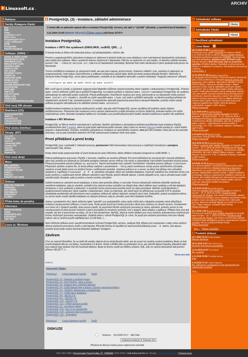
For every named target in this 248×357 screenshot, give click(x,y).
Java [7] (8, 141)
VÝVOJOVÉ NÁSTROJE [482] (19, 101)
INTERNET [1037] (13, 73)
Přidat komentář (200, 107)
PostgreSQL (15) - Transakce (61, 314)
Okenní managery (13, 49)
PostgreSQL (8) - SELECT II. (61, 295)
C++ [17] (8, 136)
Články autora (94, 33)
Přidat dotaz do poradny (19, 201)
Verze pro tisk (182, 254)
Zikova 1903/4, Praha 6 (232, 55)
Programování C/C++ (14, 39)
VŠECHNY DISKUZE (14, 185)
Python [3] (10, 152)
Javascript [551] (12, 143)
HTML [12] (9, 138)
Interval (151, 127)
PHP (6, 30)
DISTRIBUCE (10, 192)
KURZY (8, 172)
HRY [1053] (10, 71)
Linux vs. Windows (16, 224)
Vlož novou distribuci (18, 127)
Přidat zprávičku (210, 229)
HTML (7, 44)
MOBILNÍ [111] (11, 80)
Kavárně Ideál (229, 193)
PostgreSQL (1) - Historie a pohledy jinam (68, 279)
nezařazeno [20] (12, 123)
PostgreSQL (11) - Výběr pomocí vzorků (67, 303)
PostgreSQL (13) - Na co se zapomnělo (66, 309)
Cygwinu (71, 127)
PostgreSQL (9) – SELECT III (61, 298)
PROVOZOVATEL (13, 210)
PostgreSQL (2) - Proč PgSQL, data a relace (69, 282)
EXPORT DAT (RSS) (14, 177)
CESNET (227, 57)
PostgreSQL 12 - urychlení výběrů (64, 306)
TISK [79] (9, 92)
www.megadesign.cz (167, 353)
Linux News (202, 46)
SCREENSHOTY (12, 168)
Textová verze (185, 353)
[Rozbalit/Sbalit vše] (27, 53)
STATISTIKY (10, 217)
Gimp (7, 32)
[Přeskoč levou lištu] (35, 9)
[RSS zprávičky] (214, 46)
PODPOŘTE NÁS (12, 214)
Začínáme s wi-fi (12, 35)
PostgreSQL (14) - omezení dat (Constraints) (69, 312)
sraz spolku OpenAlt (223, 213)
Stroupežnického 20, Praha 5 (228, 118)
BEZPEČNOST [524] (14, 59)
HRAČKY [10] (11, 68)
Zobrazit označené (131, 340)
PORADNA (9, 187)
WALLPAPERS (11, 165)
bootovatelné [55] (13, 114)
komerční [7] (11, 118)
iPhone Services (200, 239)
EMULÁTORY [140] (13, 64)
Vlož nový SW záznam (18, 105)
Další (94, 274)
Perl (6, 28)
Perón (209, 118)
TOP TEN (9, 219)
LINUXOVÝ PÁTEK (13, 170)
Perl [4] (8, 148)
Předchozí (51, 274)
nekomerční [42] (12, 121)
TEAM (7, 212)
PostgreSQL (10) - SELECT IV (62, 301)
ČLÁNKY (8, 197)
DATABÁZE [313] (12, 61)
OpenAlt (219, 52)
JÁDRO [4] (9, 75)
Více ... (195, 271)
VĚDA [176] (10, 96)
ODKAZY (8, 175)
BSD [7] (8, 116)
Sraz (194, 258)
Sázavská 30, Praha (202, 195)
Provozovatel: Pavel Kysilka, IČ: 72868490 (93, 353)
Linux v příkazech (13, 42)
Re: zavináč (198, 252)
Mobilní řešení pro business (227, 168)
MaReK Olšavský (75, 33)
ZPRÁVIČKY (10, 194)
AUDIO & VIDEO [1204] (15, 57)
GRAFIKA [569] (12, 66)
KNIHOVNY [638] (12, 78)
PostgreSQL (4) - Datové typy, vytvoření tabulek (71, 284)
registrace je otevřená (234, 136)
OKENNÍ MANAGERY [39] (17, 85)
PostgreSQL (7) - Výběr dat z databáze (66, 293)
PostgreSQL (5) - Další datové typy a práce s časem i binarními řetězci (82, 287)
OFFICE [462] (11, 82)
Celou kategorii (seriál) (74, 274)
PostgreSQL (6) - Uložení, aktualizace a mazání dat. (73, 290)
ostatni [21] (10, 145)
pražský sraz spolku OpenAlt (214, 114)
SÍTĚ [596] (9, 89)
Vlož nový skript (15, 157)
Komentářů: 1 (199, 71)
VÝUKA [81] (10, 99)
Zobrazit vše (149, 340)
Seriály (9, 24)
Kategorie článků (25, 24)
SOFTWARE (10, 190)
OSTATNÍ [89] (11, 87)
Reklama (10, 19)
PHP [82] (9, 150)
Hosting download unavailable (207, 246)
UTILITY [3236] (11, 94)
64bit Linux (10, 37)
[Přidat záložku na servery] (53, 263)
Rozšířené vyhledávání (209, 40)
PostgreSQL (10, 46)
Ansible (196, 222)
